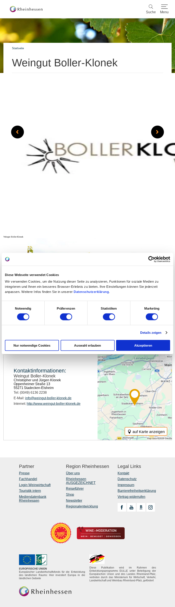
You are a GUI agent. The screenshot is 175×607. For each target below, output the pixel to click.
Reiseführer (75, 488)
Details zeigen (150, 332)
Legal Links (129, 466)
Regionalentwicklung (82, 506)
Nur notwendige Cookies (31, 345)
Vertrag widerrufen (131, 497)
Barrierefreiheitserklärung (137, 491)
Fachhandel (28, 479)
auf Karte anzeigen (149, 432)
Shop (70, 494)
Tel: (30, 392)
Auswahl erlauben (87, 345)
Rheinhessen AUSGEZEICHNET (81, 481)
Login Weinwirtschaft (35, 485)
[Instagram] (150, 507)
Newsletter (74, 500)
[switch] (66, 316)
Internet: (47, 403)
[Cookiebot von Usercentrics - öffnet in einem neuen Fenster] (151, 259)
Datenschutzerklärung (91, 292)
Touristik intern (30, 491)
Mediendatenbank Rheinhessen (32, 498)
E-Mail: (42, 398)
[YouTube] (131, 507)
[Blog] (141, 507)
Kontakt (123, 473)
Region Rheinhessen (87, 466)
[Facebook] (122, 507)
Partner (26, 466)
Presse (24, 473)
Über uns (73, 473)
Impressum (126, 485)
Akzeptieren (143, 345)
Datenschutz (127, 479)
